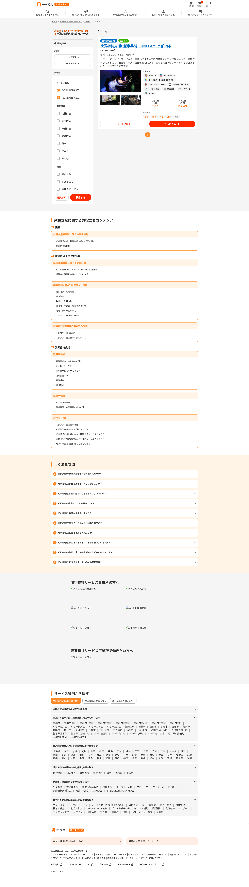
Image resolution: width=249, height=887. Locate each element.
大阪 (152, 754)
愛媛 (108, 758)
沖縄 (189, 758)
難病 (109, 772)
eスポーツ (184, 808)
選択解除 (61, 197)
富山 (55, 754)
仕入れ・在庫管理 (109, 812)
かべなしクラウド (154, 857)
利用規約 (104, 864)
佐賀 (134, 758)
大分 (161, 758)
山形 (101, 751)
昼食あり (57, 787)
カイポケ (140, 857)
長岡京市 (79, 730)
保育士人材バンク (136, 854)
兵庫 (161, 754)
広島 (73, 758)
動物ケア (133, 805)
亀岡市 (186, 726)
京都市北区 (70, 723)
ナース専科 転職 (119, 854)
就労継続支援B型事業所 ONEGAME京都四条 (135, 45)
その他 (130, 772)
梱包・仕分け (60, 808)
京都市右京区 (60, 726)
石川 (64, 754)
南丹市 (130, 730)
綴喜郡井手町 (60, 733)
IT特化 (171, 787)
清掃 (125, 812)
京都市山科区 (96, 726)
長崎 (143, 758)
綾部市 (153, 726)
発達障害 (97, 772)
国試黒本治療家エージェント (120, 857)
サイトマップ (124, 864)
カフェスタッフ (61, 805)
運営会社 (55, 864)
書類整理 (180, 805)
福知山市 (129, 726)
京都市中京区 (123, 723)
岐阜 (99, 754)
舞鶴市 (141, 726)
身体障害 (84, 772)
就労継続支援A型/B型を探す (71, 21)
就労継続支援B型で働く (123, 700)
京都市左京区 (105, 723)
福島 (110, 751)
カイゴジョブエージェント (81, 854)
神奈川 (173, 751)
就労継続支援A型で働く (95, 700)
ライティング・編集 (97, 808)
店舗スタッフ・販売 (142, 812)
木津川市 (142, 730)
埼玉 (145, 751)
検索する (80, 197)
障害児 (118, 772)
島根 (55, 758)
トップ (54, 21)
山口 (81, 758)
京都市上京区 (87, 723)
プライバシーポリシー (79, 864)
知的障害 (71, 772)
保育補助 (91, 812)
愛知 (117, 754)
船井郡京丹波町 (176, 733)
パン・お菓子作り (121, 808)
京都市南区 (175, 723)
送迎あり (107, 787)
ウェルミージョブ (59, 854)
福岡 (125, 758)
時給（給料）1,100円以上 (89, 790)
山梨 (81, 754)
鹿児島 (179, 758)
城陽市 (56, 730)
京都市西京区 (114, 726)
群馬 (136, 751)
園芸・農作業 (149, 805)
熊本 (152, 758)
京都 (143, 754)
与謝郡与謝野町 (79, 737)
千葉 (154, 751)
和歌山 (179, 754)
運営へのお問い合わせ (150, 864)
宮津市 (175, 726)
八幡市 (92, 730)
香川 (99, 758)
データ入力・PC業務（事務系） (108, 805)
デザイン (78, 812)
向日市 (67, 730)
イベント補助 (141, 808)
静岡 (108, 754)
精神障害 (57, 772)
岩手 (75, 751)
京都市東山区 (141, 723)
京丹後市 (117, 730)
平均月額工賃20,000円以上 (120, 790)
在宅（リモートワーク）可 (150, 787)
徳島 (90, 758)
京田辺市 (104, 730)
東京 (163, 751)
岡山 (64, 758)
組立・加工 (77, 808)
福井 (73, 754)
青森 (66, 751)
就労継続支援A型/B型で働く (66, 700)
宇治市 (164, 726)
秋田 (92, 751)
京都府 (87, 21)
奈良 (169, 754)
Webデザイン (80, 805)
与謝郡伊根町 (60, 737)
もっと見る (170, 124)
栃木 (128, 751)
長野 (90, 754)
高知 (117, 758)
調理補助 (157, 808)
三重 (125, 754)
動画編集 (170, 808)
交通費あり (72, 787)
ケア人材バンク (70, 857)
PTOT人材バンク (87, 857)
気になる (126, 124)
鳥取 (189, 754)
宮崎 (169, 758)
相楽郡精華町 (137, 733)
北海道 (56, 751)
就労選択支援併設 (62, 790)
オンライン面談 (124, 787)
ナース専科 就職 (102, 854)
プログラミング (61, 812)
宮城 (84, 751)
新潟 (183, 751)
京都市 (56, 723)
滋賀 (134, 754)
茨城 (119, 751)
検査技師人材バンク (178, 854)
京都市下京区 (159, 723)
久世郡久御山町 (179, 730)
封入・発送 (165, 805)
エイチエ (101, 857)
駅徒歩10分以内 (90, 787)
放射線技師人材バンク (157, 854)
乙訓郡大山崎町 (159, 730)
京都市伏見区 (78, 726)
